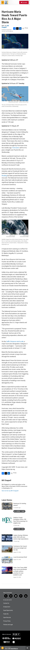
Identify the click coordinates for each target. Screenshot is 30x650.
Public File (5, 614)
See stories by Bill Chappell (10, 491)
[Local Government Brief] (7, 559)
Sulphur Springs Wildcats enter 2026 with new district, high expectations (20, 537)
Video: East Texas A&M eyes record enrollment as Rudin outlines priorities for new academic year (20, 571)
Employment (6, 606)
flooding (4, 175)
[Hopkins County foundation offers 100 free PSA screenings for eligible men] (7, 520)
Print (26, 28)
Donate (24, 2)
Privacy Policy (6, 621)
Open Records (7, 617)
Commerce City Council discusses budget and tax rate (20, 548)
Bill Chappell (5, 26)
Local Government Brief (20, 557)
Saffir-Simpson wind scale (15, 341)
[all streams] (28, 648)
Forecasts (15, 148)
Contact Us (6, 603)
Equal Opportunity (8, 610)
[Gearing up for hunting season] (7, 506)
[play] (3, 648)
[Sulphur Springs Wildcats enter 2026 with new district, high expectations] (7, 538)
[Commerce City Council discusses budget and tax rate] (7, 548)
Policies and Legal (8, 624)
